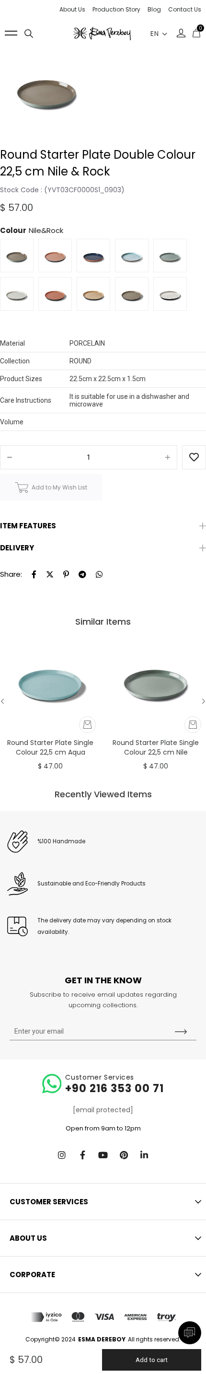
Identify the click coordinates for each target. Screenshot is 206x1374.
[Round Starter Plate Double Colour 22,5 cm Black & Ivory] (172, 296)
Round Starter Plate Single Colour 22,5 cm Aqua (50, 747)
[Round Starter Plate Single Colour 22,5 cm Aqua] (50, 680)
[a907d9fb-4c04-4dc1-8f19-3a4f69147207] (103, 1317)
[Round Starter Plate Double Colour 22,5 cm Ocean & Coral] (57, 258)
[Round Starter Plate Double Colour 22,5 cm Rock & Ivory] (19, 296)
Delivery (17, 548)
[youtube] (103, 1155)
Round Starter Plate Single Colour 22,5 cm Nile (156, 747)
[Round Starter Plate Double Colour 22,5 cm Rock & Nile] (172, 258)
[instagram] (62, 1155)
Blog (154, 9)
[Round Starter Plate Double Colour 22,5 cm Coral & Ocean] (96, 258)
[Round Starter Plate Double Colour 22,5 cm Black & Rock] (134, 296)
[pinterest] (123, 1155)
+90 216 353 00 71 (114, 1088)
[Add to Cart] (87, 725)
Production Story (116, 9)
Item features (28, 526)
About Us (72, 9)
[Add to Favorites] (194, 457)
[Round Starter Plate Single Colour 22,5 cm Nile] (155, 680)
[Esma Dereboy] (102, 33)
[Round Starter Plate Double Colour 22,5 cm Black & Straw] (96, 296)
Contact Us (184, 9)
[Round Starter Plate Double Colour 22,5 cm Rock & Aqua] (134, 258)
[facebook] (82, 1155)
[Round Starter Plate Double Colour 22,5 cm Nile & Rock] (19, 258)
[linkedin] (144, 1155)
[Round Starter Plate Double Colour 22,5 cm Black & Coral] (57, 296)
